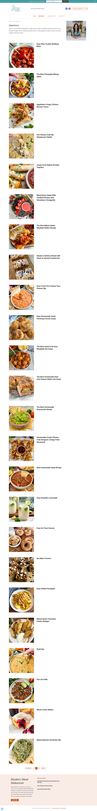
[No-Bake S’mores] (21, 558)
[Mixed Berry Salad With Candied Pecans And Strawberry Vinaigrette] (21, 195)
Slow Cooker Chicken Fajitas (43, 789)
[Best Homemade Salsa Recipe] (21, 467)
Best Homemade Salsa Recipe (49, 468)
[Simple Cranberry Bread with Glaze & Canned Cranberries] (21, 255)
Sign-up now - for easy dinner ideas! (37, 1)
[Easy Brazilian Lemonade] (21, 497)
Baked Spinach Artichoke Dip (49, 740)
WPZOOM (63, 808)
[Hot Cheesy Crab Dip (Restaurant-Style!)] (21, 134)
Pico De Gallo (42, 679)
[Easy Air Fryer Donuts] (21, 527)
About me (14, 800)
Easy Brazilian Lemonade (47, 498)
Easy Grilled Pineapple (46, 589)
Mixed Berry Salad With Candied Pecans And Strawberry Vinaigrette (46, 197)
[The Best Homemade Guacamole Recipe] (21, 406)
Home (34, 16)
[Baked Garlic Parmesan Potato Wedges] (21, 618)
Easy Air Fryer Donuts (45, 528)
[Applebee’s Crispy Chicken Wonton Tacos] (21, 104)
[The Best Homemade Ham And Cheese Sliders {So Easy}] (21, 376)
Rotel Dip (40, 649)
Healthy (61, 16)
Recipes (41, 16)
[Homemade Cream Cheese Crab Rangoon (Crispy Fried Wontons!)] (21, 437)
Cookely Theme (56, 808)
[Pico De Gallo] (21, 679)
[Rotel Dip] (21, 649)
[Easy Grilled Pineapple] (21, 588)
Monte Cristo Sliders (45, 710)
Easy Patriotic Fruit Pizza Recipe (44, 785)
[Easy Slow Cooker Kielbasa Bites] (21, 43)
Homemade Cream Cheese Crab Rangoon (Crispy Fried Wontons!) (48, 439)
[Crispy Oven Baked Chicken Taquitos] (21, 164)
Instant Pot (52, 16)
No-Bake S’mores (44, 558)
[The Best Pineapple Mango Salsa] (21, 74)
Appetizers (15, 21)
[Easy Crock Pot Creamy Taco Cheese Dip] (21, 285)
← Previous (28, 768)
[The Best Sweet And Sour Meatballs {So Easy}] (21, 346)
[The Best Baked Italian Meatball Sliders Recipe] (21, 225)
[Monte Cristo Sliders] (21, 709)
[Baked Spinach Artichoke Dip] (21, 739)
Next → (44, 768)
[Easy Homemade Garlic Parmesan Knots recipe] (21, 316)
